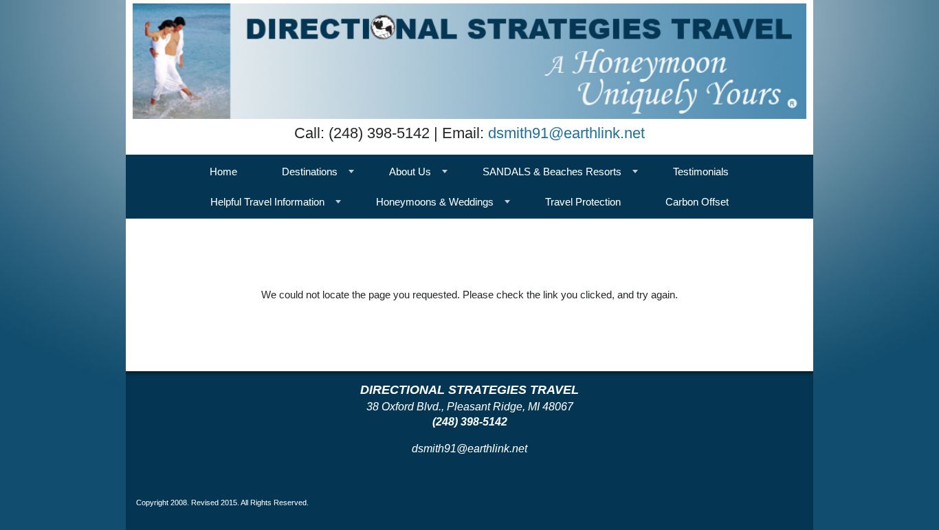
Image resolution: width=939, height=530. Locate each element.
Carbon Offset (697, 202)
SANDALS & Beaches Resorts (552, 171)
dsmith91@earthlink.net (566, 133)
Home (223, 171)
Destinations (310, 171)
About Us (410, 171)
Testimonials (701, 171)
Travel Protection (583, 202)
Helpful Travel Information (267, 202)
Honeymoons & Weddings (435, 202)
